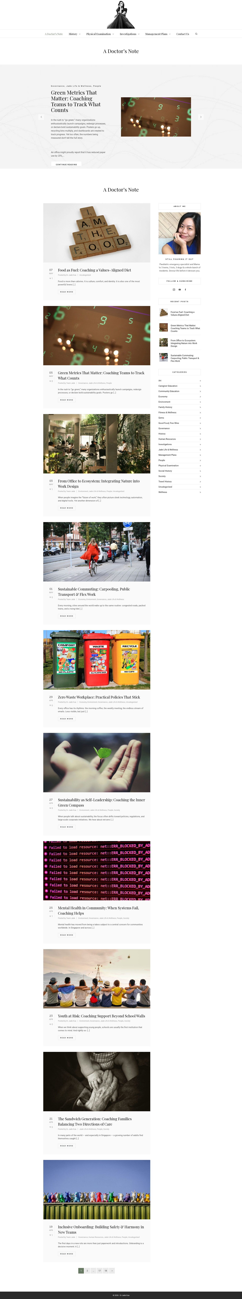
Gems (161, 418)
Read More (66, 292)
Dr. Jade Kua (71, 275)
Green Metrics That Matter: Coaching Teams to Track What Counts (185, 328)
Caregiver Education (168, 386)
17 (99, 1271)
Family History (165, 407)
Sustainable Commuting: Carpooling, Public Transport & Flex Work (185, 358)
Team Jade (70, 383)
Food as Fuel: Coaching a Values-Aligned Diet (94, 270)
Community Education (169, 391)
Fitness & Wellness (167, 412)
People (109, 383)
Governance (83, 383)
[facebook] (185, 289)
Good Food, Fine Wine (169, 423)
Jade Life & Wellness (97, 383)
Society (117, 810)
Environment (83, 491)
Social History (165, 471)
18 (106, 1271)
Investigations (165, 444)
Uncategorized (85, 275)
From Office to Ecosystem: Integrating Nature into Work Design (184, 343)
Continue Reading (66, 165)
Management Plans (167, 455)
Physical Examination (169, 465)
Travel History (165, 481)
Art (160, 380)
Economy (81, 599)
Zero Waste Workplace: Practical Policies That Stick (99, 697)
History (162, 433)
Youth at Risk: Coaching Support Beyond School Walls (101, 1015)
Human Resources (96, 1237)
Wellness (163, 492)
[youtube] (179, 289)
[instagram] (173, 289)
